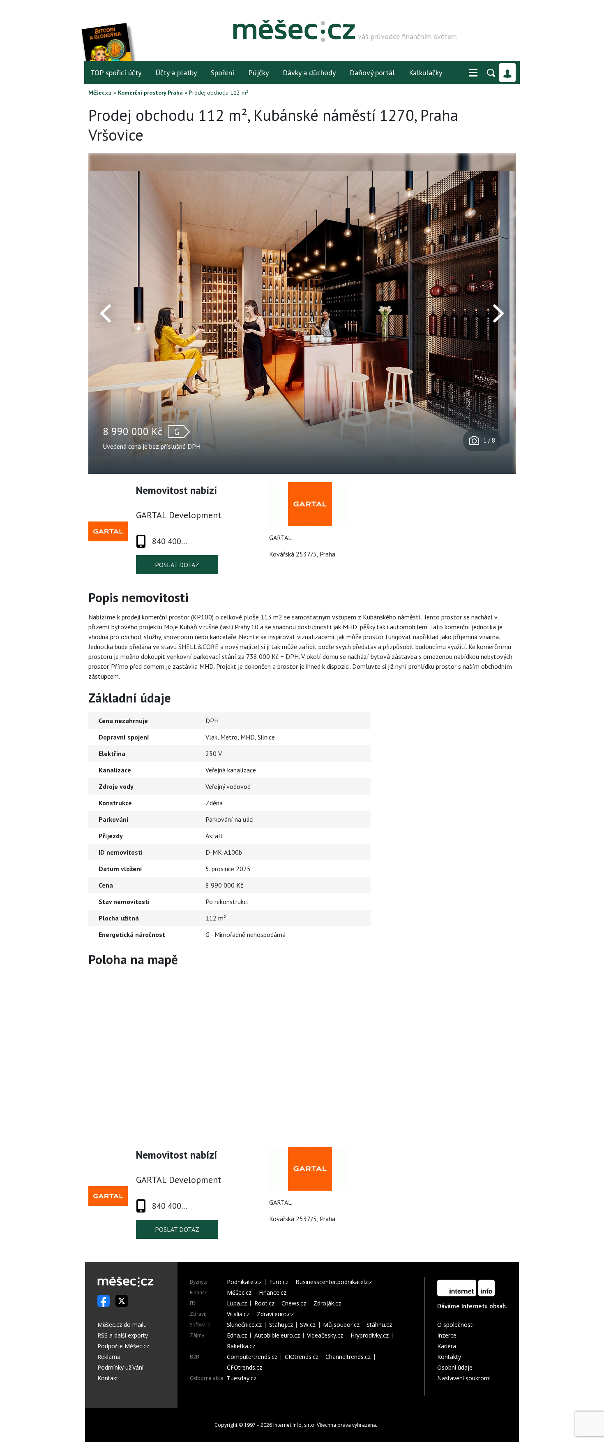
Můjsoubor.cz (341, 1325)
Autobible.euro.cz (277, 1335)
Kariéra (446, 1346)
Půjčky (258, 72)
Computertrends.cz (252, 1357)
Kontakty (449, 1357)
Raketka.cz (241, 1346)
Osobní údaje (455, 1367)
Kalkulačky (425, 72)
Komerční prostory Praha (150, 92)
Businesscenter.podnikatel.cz (333, 1282)
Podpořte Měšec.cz (123, 1346)
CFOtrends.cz (244, 1367)
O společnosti (455, 1324)
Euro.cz (278, 1282)
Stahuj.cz (281, 1325)
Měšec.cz (100, 92)
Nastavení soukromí (464, 1378)
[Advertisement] (464, 760)
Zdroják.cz (327, 1303)
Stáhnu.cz (379, 1325)
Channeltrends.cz (348, 1357)
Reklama (108, 1357)
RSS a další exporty (122, 1335)
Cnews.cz (293, 1303)
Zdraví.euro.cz (275, 1314)
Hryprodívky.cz (369, 1335)
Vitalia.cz (238, 1314)
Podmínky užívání (120, 1367)
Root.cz (264, 1303)
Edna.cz (237, 1335)
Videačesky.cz (325, 1335)
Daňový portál (372, 72)
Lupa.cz (237, 1303)
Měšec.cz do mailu (122, 1324)
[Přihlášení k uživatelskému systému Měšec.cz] (507, 72)
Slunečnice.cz (244, 1325)
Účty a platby (176, 72)
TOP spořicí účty (115, 72)
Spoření (222, 72)
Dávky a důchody (309, 72)
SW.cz (308, 1325)
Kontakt (107, 1378)
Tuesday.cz (241, 1378)
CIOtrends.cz (301, 1357)
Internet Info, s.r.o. (294, 1424)
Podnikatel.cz (244, 1282)
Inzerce (446, 1335)
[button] (473, 72)
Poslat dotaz (177, 565)
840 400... (169, 541)
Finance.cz (272, 1293)
